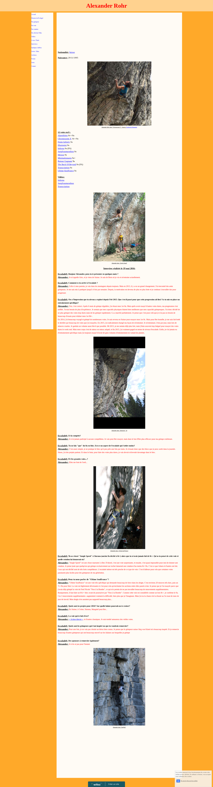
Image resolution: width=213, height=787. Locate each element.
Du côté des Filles (36, 33)
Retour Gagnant (65, 161)
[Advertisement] (42, 119)
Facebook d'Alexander (131, 127)
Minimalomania (65, 158)
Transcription (64, 167)
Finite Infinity (64, 142)
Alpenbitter (63, 135)
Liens (33, 62)
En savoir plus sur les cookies (189, 781)
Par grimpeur (35, 22)
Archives (34, 55)
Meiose (61, 155)
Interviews (34, 44)
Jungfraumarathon (66, 151)
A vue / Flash (35, 40)
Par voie (33, 25)
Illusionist (62, 145)
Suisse (72, 52)
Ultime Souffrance (66, 171)
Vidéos (33, 36)
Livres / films (35, 51)
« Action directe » (76, 619)
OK (178, 781)
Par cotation (34, 29)
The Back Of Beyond (67, 164)
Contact (33, 66)
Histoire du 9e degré (37, 18)
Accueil (33, 14)
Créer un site (113, 784)
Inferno (61, 148)
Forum (33, 59)
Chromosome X (64, 139)
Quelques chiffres (36, 48)
